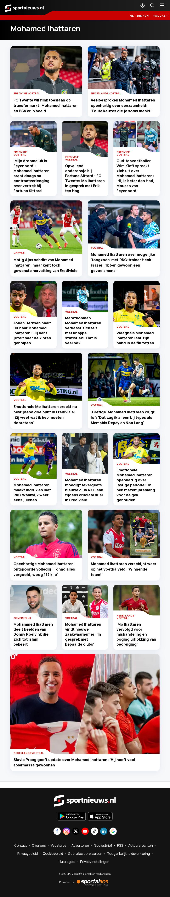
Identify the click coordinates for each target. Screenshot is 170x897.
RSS (120, 845)
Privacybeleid (27, 853)
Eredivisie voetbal (27, 93)
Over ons (39, 845)
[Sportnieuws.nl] (24, 7)
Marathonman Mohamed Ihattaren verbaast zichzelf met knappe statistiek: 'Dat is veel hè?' (83, 330)
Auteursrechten (140, 845)
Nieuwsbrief (103, 845)
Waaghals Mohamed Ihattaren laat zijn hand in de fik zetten (135, 337)
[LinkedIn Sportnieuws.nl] (103, 832)
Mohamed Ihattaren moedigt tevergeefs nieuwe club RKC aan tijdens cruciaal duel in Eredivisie (84, 489)
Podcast (160, 15)
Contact (20, 845)
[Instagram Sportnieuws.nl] (66, 832)
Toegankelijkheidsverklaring (128, 853)
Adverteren (80, 845)
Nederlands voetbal (106, 93)
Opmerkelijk (22, 618)
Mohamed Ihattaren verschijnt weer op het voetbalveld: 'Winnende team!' (123, 569)
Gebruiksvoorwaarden (85, 853)
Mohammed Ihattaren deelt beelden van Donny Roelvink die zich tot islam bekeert (33, 634)
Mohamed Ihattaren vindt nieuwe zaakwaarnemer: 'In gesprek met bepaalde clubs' (83, 634)
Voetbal (20, 253)
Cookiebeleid (53, 853)
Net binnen (139, 15)
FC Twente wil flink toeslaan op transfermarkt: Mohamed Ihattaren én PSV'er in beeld (45, 105)
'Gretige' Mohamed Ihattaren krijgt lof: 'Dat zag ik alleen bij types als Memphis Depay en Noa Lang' (123, 417)
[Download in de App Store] (100, 816)
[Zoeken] (152, 5)
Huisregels (67, 861)
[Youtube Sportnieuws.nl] (85, 832)
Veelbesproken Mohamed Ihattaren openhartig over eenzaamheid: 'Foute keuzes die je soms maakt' (123, 105)
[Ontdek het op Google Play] (72, 816)
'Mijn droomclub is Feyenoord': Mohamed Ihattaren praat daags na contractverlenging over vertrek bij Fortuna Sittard (31, 175)
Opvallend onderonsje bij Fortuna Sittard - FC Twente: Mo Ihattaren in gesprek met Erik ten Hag (85, 178)
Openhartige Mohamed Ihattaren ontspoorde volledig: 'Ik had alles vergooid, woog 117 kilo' (44, 569)
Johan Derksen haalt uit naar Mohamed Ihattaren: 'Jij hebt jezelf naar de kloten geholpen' (32, 332)
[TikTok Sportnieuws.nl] (94, 832)
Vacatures (59, 845)
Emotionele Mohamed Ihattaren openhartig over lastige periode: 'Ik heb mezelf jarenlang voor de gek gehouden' (136, 484)
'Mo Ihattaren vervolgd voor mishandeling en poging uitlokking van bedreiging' (136, 634)
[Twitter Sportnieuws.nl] (75, 832)
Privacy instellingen (94, 861)
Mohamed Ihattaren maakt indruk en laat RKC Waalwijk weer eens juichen (32, 492)
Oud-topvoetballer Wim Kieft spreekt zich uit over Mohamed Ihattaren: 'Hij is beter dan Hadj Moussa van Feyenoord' (135, 175)
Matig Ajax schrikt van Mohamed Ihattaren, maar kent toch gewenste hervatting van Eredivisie (45, 265)
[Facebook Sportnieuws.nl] (57, 832)
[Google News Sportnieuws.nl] (113, 832)
